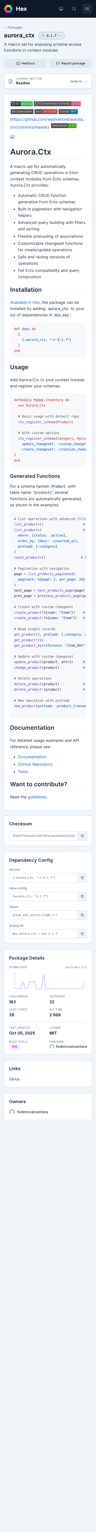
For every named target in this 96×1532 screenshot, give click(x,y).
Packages (15, 27)
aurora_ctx (19, 35)
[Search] (74, 9)
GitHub (14, 1079)
